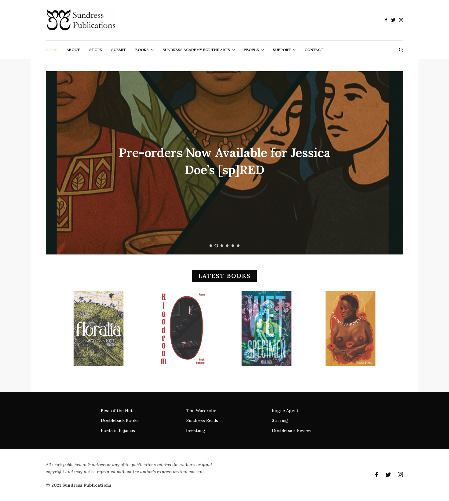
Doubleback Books (120, 420)
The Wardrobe (201, 410)
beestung (195, 430)
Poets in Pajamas (118, 430)
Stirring (280, 420)
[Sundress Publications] (81, 20)
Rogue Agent (285, 410)
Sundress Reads (202, 420)
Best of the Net (117, 410)
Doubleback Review (291, 430)
